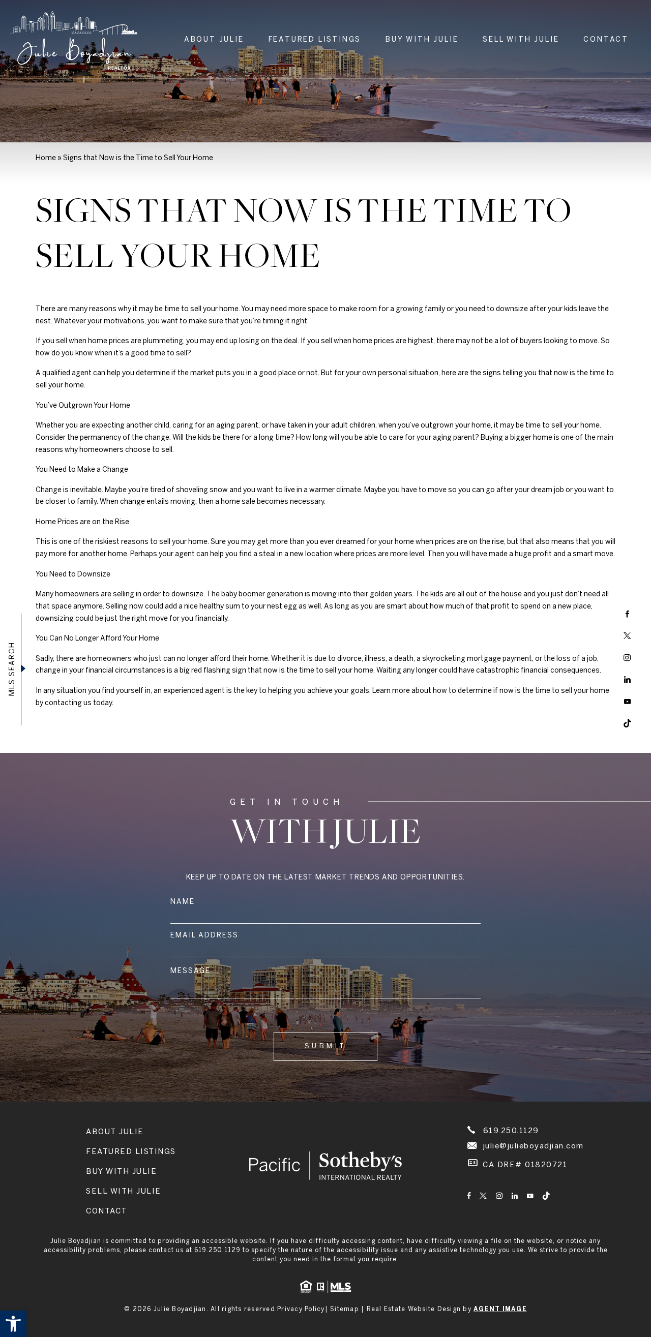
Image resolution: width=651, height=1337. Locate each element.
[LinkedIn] (627, 679)
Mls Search (12, 669)
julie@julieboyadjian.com (533, 1146)
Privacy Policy (301, 1309)
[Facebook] (627, 614)
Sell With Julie (521, 40)
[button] (13, 1324)
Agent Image (500, 1309)
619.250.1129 (511, 1131)
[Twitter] (627, 636)
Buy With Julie (422, 40)
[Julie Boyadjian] (73, 40)
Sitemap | (348, 1309)
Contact (606, 40)
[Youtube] (627, 701)
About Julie (214, 40)
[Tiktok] (627, 723)
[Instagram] (627, 657)
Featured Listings (315, 40)
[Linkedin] (515, 1197)
